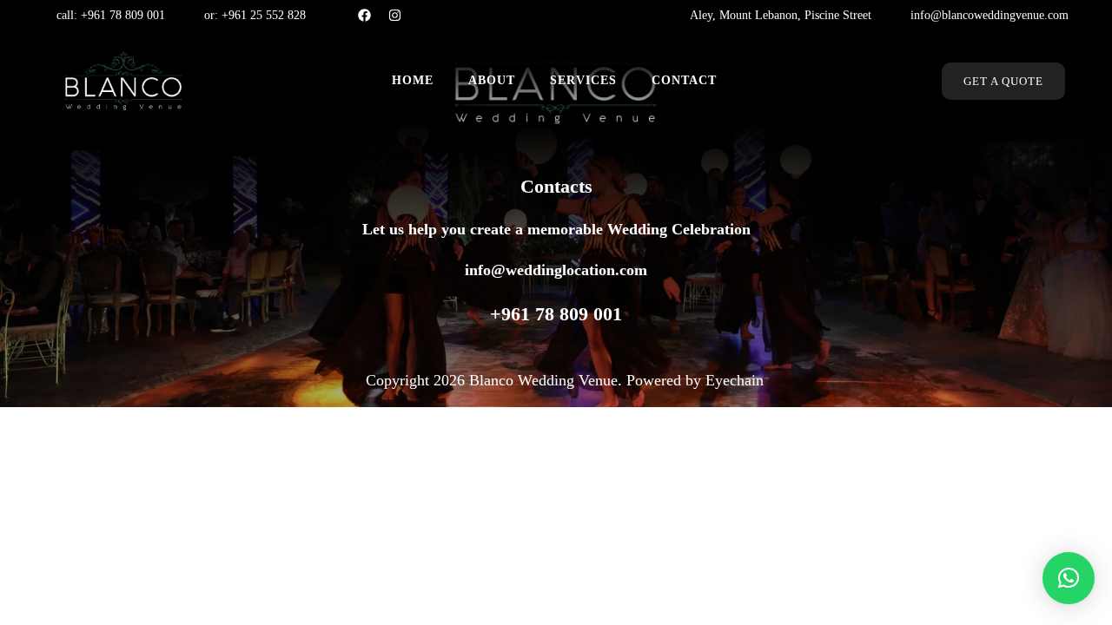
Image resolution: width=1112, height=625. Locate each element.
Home (413, 80)
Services (583, 80)
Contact (684, 80)
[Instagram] (394, 15)
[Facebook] (364, 15)
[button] (1068, 578)
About (491, 80)
